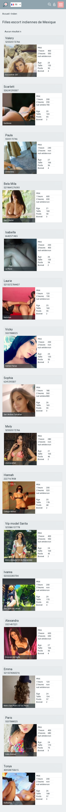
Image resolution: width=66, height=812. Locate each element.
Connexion (55, 3)
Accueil (6, 14)
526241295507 (11, 90)
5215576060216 (12, 673)
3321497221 (11, 624)
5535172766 (11, 139)
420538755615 (11, 770)
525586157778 (12, 527)
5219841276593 (12, 187)
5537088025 (11, 333)
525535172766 (12, 42)
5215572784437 (12, 284)
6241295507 (10, 381)
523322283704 (11, 576)
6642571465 (11, 236)
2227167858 (10, 478)
